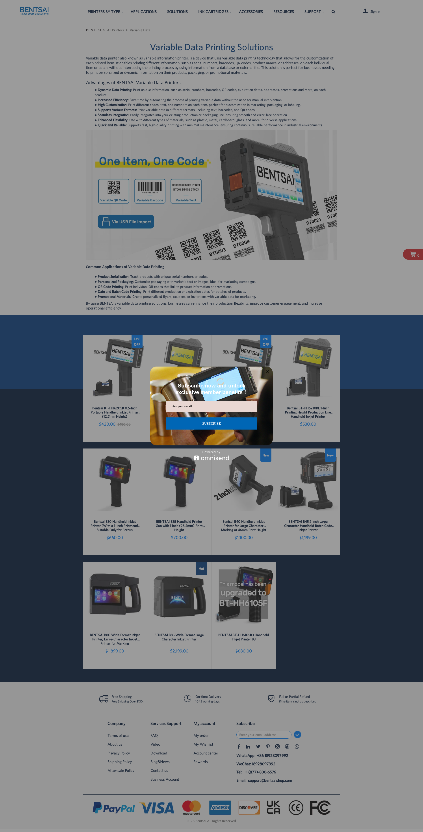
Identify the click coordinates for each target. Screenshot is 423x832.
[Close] (267, 372)
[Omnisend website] (211, 455)
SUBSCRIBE (211, 423)
